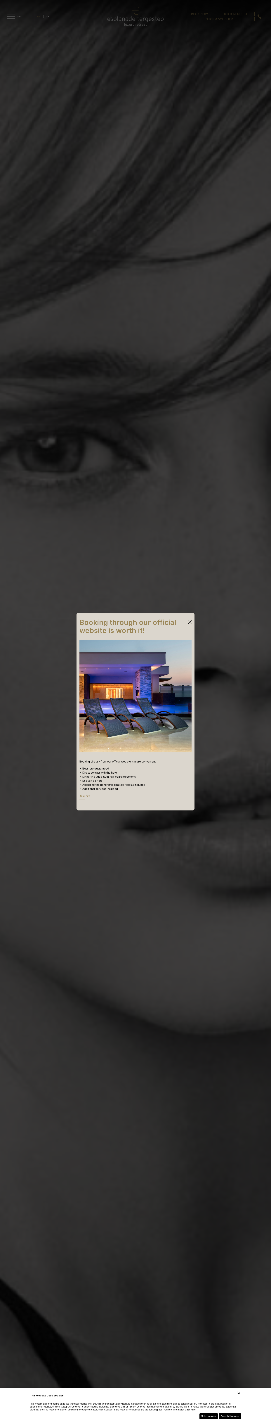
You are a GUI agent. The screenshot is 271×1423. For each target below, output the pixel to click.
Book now (84, 796)
